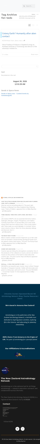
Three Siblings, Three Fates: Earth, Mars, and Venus (16, 214)
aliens (17, 40)
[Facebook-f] (23, 429)
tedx (20, 40)
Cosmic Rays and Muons (8, 249)
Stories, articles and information (13, 197)
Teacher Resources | (31, 296)
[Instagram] (17, 429)
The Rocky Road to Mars (8, 235)
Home (33, 14)
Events (20, 298)
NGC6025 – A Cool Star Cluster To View (12, 264)
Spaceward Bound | (26, 294)
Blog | (21, 296)
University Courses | (11, 294)
